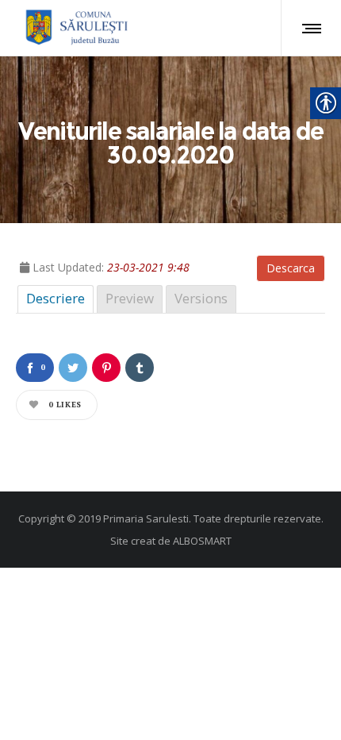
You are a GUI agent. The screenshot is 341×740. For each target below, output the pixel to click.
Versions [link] (201, 298)
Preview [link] (129, 298)
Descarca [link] (290, 268)
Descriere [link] (55, 298)
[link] (74, 28)
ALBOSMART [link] (202, 541)
